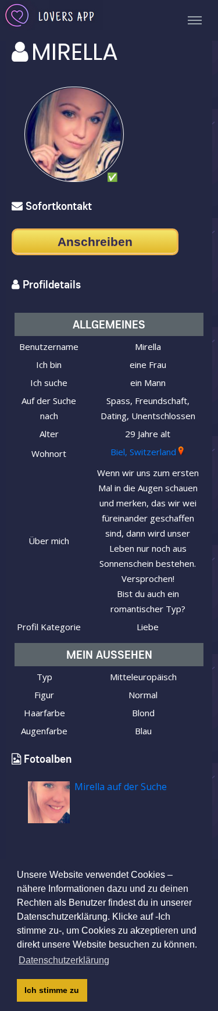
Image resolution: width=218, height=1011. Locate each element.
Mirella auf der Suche (120, 786)
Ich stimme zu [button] (51, 990)
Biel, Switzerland (143, 452)
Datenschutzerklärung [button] (64, 960)
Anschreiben (95, 241)
